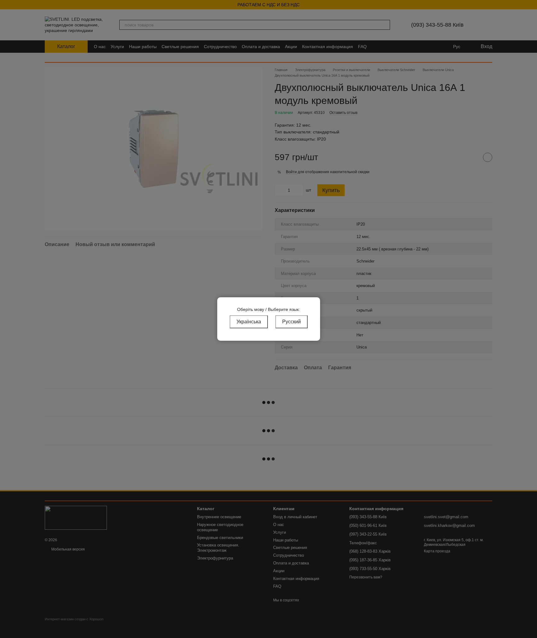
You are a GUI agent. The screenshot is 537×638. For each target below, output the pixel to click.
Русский (291, 321)
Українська (248, 321)
